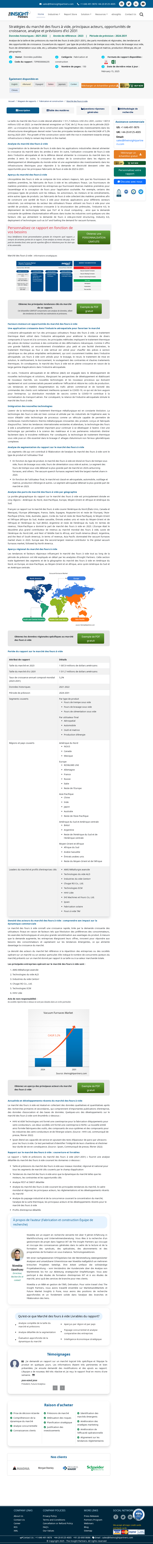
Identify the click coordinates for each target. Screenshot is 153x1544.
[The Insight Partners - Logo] (19, 14)
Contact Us (130, 14)
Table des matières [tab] (59, 110)
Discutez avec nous (131, 181)
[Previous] (50, 1388)
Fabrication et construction (51, 101)
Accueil (11, 101)
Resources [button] (100, 14)
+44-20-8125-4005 (106, 4)
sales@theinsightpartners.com (58, 4)
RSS (15, 1527)
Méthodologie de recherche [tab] (129, 110)
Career (17, 1523)
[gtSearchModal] (142, 15)
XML (16, 1530)
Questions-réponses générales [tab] (93, 110)
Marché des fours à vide (77, 101)
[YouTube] (143, 4)
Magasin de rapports (27, 101)
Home (41, 14)
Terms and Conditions (54, 1519)
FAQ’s (45, 1527)
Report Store (70, 14)
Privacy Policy (50, 1516)
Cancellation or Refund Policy (58, 1523)
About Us (18, 1516)
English (14, 84)
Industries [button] (53, 14)
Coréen (74, 84)
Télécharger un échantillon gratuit (98, 85)
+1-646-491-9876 (89, 4)
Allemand (26, 84)
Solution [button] (85, 14)
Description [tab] (24, 110)
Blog (86, 1527)
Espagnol (39, 84)
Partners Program (93, 1519)
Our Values (48, 1530)
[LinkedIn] (136, 4)
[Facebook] (121, 4)
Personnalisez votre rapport (130, 171)
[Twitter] (128, 4)
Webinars (89, 1523)
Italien (50, 84)
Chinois (15, 90)
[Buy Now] (132, 85)
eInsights (116, 14)
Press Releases (91, 1516)
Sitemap (88, 1530)
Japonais (62, 84)
